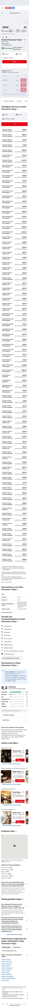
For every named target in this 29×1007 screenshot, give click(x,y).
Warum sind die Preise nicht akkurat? (12, 998)
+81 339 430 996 (7, 45)
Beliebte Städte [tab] (16, 947)
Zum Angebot (19, 760)
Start (3, 1004)
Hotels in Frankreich (7, 974)
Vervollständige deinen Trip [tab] (9, 950)
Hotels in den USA (6, 959)
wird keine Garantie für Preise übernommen (14, 988)
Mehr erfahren (6, 569)
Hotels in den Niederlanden (8, 978)
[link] (11, 763)
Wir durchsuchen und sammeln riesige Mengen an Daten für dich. (12, 995)
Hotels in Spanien (6, 966)
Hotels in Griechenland (7, 976)
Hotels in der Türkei (6, 961)
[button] (2, 8)
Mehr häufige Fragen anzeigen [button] (14, 934)
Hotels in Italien (5, 972)
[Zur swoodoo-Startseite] (10, 8)
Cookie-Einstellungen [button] (6, 582)
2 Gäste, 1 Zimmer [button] (8, 58)
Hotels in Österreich (7, 963)
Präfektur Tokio (17, 1004)
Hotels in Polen (5, 980)
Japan (11, 1004)
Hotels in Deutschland (7, 968)
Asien (7, 1004)
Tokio (24, 1004)
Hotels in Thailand (6, 970)
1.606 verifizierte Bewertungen (18, 48)
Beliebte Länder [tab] (6, 947)
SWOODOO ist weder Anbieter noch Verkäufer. (12, 992)
